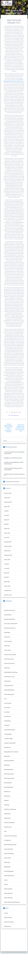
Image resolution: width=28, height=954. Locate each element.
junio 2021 (6, 515)
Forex (5, 698)
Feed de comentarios (9, 922)
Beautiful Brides (7, 614)
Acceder (6, 913)
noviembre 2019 (8, 595)
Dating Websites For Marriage (10, 672)
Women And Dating (8, 849)
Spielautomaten (7, 827)
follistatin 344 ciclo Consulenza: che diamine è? (14, 475)
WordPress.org (7, 926)
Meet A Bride (7, 756)
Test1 (5, 831)
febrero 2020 (7, 586)
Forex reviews (7, 716)
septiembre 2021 (8, 502)
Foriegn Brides (7, 720)
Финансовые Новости (9, 875)
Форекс (6, 884)
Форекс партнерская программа (12, 902)
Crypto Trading (7, 650)
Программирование (9, 871)
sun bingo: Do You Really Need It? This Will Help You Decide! (13, 463)
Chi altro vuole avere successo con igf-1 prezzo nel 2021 (13, 469)
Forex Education (7, 703)
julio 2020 (6, 564)
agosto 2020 (7, 559)
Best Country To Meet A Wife (10, 623)
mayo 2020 (6, 572)
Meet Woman (7, 791)
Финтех (6, 880)
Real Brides (6, 804)
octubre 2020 (7, 550)
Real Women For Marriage (10, 809)
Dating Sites (7, 667)
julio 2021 (6, 511)
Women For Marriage (9, 853)
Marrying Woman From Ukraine (11, 751)
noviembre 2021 (8, 493)
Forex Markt (7, 712)
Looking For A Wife (8, 738)
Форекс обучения (8, 897)
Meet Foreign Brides (8, 769)
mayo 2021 (6, 519)
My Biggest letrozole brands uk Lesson (13, 457)
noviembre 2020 (8, 546)
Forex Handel (7, 707)
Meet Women (7, 796)
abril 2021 (6, 524)
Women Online (7, 858)
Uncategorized (15, 415)
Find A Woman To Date (9, 676)
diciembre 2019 (7, 590)
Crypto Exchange (8, 641)
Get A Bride (6, 725)
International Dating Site (9, 729)
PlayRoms (6, 800)
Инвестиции (7, 862)
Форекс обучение (8, 893)
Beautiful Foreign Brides (9, 619)
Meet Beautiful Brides (9, 760)
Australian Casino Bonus (9, 610)
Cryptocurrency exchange (10, 654)
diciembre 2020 (7, 541)
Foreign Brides (7, 681)
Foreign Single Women (9, 694)
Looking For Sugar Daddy (9, 743)
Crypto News (7, 645)
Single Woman (7, 813)
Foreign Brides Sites (8, 685)
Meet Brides (7, 765)
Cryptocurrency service (9, 663)
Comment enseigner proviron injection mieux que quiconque (14, 452)
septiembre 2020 (8, 555)
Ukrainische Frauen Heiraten (10, 835)
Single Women (7, 818)
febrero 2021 (7, 533)
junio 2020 (6, 568)
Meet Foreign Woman (9, 774)
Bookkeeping (7, 632)
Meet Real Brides (8, 782)
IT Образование (8, 734)
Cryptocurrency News (9, 659)
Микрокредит (7, 866)
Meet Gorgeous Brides (9, 778)
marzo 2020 (7, 581)
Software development (9, 822)
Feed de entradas (8, 917)
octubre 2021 (7, 497)
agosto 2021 (7, 506)
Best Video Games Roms (9, 628)
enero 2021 (6, 537)
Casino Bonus (7, 636)
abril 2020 (6, 577)
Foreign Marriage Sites (9, 690)
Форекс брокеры (8, 888)
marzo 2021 (7, 528)
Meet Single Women (8, 787)
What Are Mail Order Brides (10, 844)
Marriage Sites (7, 747)
